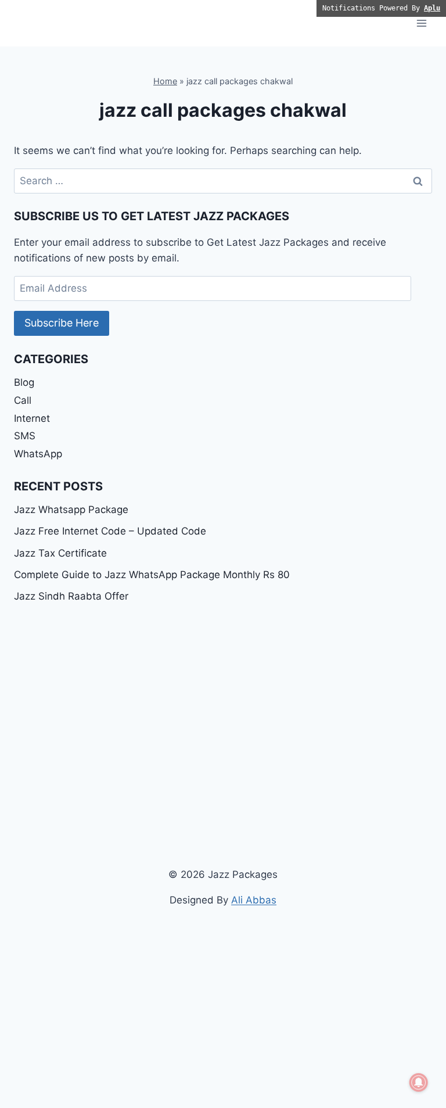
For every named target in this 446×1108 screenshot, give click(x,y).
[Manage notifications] (418, 1082)
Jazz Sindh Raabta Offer (71, 596)
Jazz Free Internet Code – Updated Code (110, 531)
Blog (24, 382)
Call (22, 400)
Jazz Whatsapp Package (71, 509)
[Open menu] (421, 23)
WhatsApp (38, 454)
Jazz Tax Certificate (60, 553)
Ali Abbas (253, 900)
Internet (32, 418)
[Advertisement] (223, 701)
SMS (24, 436)
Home (165, 81)
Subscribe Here (61, 323)
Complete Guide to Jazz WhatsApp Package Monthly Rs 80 (152, 574)
